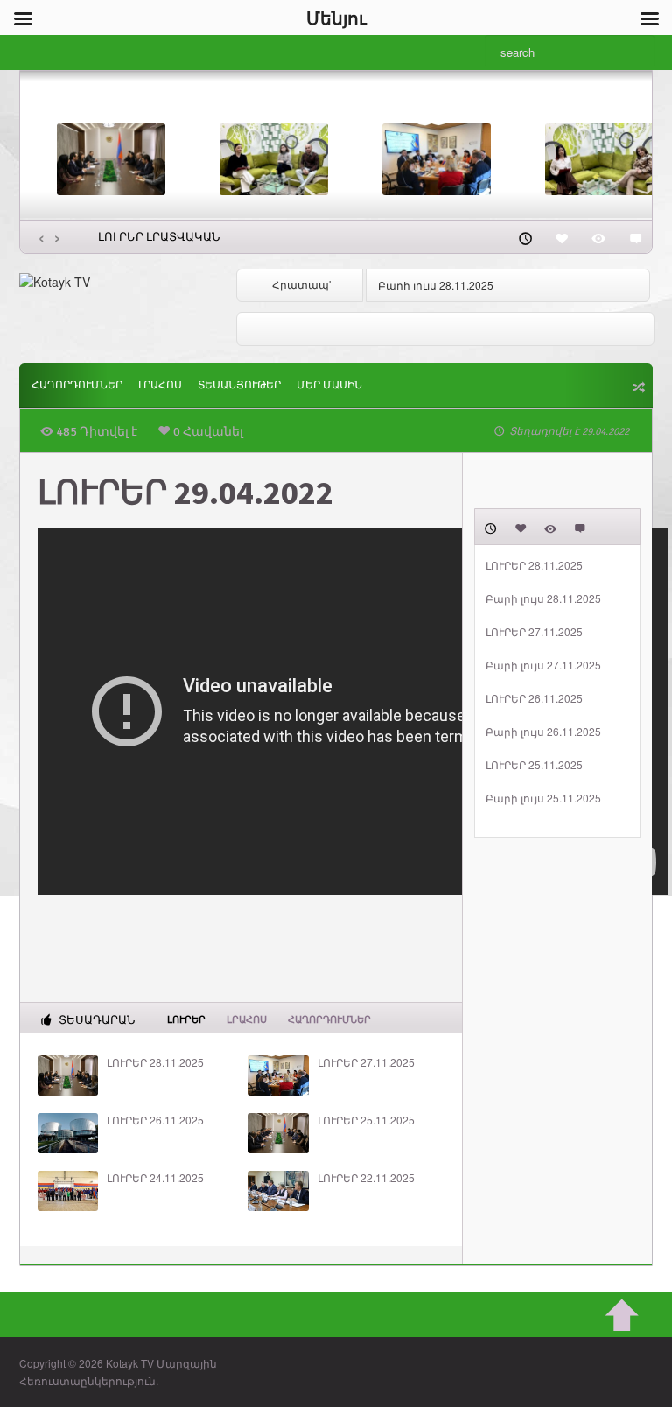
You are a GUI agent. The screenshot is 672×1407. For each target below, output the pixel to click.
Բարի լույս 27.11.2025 (543, 665)
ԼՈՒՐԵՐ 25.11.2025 (366, 1120)
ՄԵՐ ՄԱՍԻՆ (329, 385)
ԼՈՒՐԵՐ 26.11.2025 (155, 1120)
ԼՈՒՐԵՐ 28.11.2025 (155, 1062)
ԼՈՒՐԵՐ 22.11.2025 (366, 1178)
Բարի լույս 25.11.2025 (543, 798)
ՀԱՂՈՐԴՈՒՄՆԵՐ (77, 385)
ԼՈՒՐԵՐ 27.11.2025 (366, 1062)
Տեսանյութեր (239, 385)
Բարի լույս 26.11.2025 (543, 731)
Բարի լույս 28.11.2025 (436, 284)
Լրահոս (160, 385)
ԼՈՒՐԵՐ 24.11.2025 (155, 1178)
